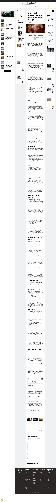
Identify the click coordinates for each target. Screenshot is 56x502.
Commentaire (29, 441)
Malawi (48, 479)
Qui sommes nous (27, 490)
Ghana (26, 478)
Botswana (48, 474)
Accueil (13, 6)
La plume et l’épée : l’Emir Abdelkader (9, 51)
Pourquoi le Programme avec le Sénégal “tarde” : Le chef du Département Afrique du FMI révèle (21, 15)
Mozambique (49, 481)
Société (35, 6)
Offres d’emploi (33, 490)
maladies (33, 346)
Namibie (48, 482)
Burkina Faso (34, 67)
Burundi (41, 472)
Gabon (33, 475)
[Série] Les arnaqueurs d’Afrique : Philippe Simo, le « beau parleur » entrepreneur (9, 43)
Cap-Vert (26, 474)
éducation (35, 276)
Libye (19, 474)
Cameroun (30, 65)
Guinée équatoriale (35, 476)
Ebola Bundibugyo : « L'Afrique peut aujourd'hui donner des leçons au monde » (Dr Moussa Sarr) (21, 21)
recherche (41, 141)
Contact (45, 490)
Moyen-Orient (20, 478)
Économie (24, 6)
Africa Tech (39, 6)
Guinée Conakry (27, 479)
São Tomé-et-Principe (34, 483)
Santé (28, 109)
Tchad (33, 481)
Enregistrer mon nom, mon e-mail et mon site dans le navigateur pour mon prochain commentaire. (35, 460)
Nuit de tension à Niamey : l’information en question (50, 29)
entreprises (33, 154)
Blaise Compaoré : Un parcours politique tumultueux (21, 58)
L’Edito (28, 6)
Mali (26, 482)
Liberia (26, 481)
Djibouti (41, 473)
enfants (31, 89)
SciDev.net (29, 411)
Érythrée (41, 474)
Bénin (28, 66)
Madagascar (48, 478)
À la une (16, 6)
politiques (37, 219)
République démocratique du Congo (35, 478)
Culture (20, 6)
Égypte (19, 473)
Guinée (31, 66)
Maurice (48, 480)
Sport (43, 6)
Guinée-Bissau (27, 480)
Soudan (41, 481)
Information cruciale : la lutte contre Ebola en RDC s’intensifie (50, 32)
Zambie (48, 486)
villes (41, 202)
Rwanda (38, 66)
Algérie (19, 472)
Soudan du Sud (42, 482)
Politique (31, 6)
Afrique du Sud (49, 472)
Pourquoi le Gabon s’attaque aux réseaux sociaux (29, 424)
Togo (26, 488)
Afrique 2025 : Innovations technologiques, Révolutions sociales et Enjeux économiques (35, 425)
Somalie (41, 480)
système (40, 140)
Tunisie (19, 479)
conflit (36, 113)
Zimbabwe (48, 487)
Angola (48, 473)
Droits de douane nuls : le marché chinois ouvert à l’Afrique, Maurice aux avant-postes (21, 26)
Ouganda (41, 478)
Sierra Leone (27, 487)
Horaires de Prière (39, 490)
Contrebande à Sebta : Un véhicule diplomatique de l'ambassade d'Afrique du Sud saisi (21, 53)
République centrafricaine (34, 473)
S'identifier (53, 0)
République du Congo (35, 480)
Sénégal (26, 486)
